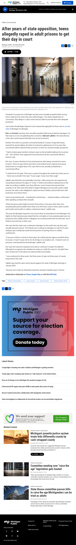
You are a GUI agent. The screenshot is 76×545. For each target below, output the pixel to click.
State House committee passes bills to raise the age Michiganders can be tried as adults (51, 492)
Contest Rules (47, 526)
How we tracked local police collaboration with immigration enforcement (26, 393)
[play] (5, 9)
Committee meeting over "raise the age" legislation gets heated (50, 467)
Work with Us (31, 525)
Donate (68, 3)
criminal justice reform (60, 281)
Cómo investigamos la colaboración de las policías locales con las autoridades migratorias (32, 399)
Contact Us (31, 521)
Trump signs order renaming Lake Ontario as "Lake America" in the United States (29, 374)
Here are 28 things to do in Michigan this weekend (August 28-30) (24, 380)
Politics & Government (9, 22)
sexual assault (30, 281)
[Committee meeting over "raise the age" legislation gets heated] (16, 469)
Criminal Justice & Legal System (39, 430)
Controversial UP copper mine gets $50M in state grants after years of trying (27, 386)
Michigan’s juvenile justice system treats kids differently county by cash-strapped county (50, 437)
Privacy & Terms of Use (65, 521)
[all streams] (73, 9)
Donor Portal (56, 2)
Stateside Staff (34, 443)
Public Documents (33, 529)
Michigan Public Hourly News (49, 521)
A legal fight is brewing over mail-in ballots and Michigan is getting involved (27, 367)
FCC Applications (63, 525)
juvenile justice (44, 281)
